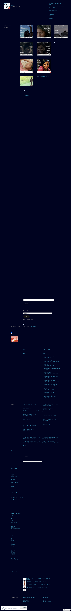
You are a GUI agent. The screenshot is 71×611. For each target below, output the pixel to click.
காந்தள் (11, 536)
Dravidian (12, 473)
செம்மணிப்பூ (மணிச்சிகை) (14, 548)
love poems (12, 493)
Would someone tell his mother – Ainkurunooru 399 (50, 424)
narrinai (12, 495)
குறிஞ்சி (11, 539)
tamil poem (13, 523)
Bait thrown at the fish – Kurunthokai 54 (29, 419)
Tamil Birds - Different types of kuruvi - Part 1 (31, 442)
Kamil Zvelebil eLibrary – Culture (49, 360)
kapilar (12, 480)
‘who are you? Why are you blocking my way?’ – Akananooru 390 (51, 412)
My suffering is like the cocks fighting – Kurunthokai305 (30, 415)
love (12, 490)
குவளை (11, 541)
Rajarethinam (29, 581)
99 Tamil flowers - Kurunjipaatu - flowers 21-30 (50, 442)
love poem (14, 492)
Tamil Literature (16, 519)
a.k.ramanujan (14, 468)
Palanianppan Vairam (17, 497)
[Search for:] (38, 300)
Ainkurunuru (51, 14)
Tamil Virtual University (46, 601)
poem (12, 502)
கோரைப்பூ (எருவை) (13, 544)
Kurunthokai (51, 12)
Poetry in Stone (26, 600)
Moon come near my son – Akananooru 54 (29, 407)
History (50, 16)
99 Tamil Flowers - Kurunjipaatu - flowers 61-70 (50, 439)
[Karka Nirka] (11, 333)
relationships (13, 506)
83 (12, 339)
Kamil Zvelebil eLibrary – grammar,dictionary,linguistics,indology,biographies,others (52, 368)
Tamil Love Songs (14, 522)
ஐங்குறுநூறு (12, 534)
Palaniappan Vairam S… (31, 584)
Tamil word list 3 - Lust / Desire (47, 438)
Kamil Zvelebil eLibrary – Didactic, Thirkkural (51, 361)
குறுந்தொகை (13, 540)
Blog (24, 353)
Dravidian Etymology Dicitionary (29, 597)
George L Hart (14, 476)
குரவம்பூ (12, 538)
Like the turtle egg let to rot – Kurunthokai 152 (30, 422)
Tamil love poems (14, 520)
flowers (12, 475)
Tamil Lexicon (44, 600)
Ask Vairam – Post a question (55, 3)
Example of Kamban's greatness (48, 441)
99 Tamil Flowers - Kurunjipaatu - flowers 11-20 (31, 441)
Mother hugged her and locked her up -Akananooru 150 (31, 411)
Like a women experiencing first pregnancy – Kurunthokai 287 (50, 427)
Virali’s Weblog (45, 602)
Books (50, 4)
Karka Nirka (12, 331)
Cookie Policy (3, 609)
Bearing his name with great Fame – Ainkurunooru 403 (50, 405)
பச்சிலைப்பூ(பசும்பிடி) (13, 550)
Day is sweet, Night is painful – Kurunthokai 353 (49, 420)
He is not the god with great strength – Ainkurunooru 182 (49, 416)
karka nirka (14, 483)
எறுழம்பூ (12, 533)
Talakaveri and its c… (31, 578)
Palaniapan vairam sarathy (15, 499)
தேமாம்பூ (12, 549)
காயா (11, 537)
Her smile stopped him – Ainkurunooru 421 (48, 409)
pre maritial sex (13, 505)
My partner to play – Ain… (41, 581)
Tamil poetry (13, 526)
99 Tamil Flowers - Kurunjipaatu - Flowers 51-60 (50, 437)
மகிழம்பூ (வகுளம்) (13, 552)
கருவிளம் (12, 535)
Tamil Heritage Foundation (47, 598)
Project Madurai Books (27, 602)
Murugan (12, 494)
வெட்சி (11, 557)
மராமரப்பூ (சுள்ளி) (13, 553)
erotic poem (12, 474)
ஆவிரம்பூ (12, 532)
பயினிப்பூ (12, 551)
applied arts (13, 573)
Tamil (12, 515)
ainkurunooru (13, 469)
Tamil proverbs (12, 527)
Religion (50, 15)
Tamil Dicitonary (45, 597)
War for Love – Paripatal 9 (29, 404)
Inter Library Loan (47, 349)
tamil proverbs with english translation (15, 528)
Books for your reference (46, 348)
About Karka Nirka (53, 10)
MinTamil (25, 598)
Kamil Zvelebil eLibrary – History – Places (51, 376)
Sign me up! (27, 316)
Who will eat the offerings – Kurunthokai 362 (30, 426)
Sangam (13, 511)
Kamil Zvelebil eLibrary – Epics (49, 365)
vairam (12, 529)
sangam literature (16, 513)
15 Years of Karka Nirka (27, 348)
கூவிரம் (11, 542)
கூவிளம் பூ (12, 543)
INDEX (43, 353)
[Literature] (25, 325)
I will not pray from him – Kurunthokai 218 (29, 430)
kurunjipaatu (12, 486)
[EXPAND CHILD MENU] (48, 4)
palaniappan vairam (16, 501)
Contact (43, 352)
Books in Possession (45, 350)
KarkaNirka (12, 450)
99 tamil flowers (25, 467)
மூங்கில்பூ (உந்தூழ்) (13, 554)
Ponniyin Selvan (26, 601)
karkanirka (14, 485)
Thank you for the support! (54, 8)
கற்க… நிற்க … (13, 5)
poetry (12, 504)
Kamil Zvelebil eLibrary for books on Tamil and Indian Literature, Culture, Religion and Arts (57, 6)
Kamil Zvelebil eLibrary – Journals (49, 380)
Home (50, 11)
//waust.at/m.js (33, 326)
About (24, 349)
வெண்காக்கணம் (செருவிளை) (14, 559)
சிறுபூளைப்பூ (12, 545)
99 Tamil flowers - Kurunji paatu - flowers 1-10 (31, 437)
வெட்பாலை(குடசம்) (13, 558)
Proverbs (51, 18)
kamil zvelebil (14, 479)
